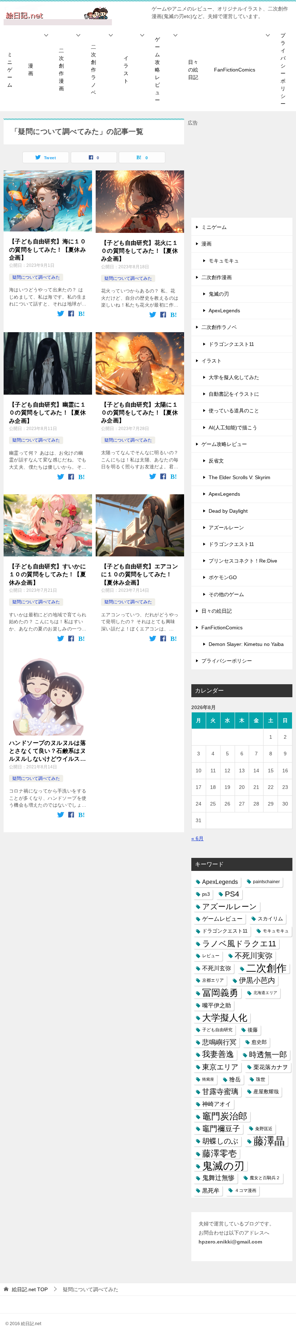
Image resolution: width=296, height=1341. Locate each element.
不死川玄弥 (216, 968)
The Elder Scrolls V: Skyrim (239, 477)
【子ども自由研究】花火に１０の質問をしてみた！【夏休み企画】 (139, 251)
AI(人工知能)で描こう (233, 427)
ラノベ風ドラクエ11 (239, 943)
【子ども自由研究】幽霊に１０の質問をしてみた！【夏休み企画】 (47, 413)
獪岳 (235, 1079)
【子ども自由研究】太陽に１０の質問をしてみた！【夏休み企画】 (139, 413)
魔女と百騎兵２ (265, 1177)
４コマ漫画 (245, 1190)
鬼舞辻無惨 (218, 1177)
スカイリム (270, 918)
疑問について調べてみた (36, 277)
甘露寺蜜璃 (220, 1091)
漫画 (30, 69)
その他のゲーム (226, 594)
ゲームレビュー (222, 919)
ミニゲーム (9, 70)
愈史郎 (259, 1042)
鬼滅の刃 (219, 294)
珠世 (260, 1079)
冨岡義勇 (220, 993)
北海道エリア (265, 992)
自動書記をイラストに (234, 394)
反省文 (216, 461)
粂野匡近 (264, 1128)
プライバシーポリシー (283, 69)
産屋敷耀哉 (266, 1091)
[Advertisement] (242, 172)
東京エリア (220, 1067)
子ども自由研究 (217, 1030)
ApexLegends (224, 310)
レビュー (210, 955)
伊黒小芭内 (257, 980)
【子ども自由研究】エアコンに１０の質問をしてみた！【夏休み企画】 (139, 574)
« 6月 (197, 838)
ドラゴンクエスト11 (231, 344)
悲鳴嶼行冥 (219, 1042)
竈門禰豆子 (221, 1128)
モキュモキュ (224, 261)
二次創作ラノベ (93, 69)
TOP (30, 1289)
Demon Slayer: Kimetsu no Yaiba (246, 644)
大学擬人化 (224, 1017)
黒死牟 (210, 1191)
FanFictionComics (234, 70)
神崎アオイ (216, 1104)
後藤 (253, 1030)
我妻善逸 (218, 1054)
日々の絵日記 (193, 69)
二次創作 (266, 968)
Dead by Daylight (228, 511)
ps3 (206, 894)
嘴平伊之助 (216, 1005)
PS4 (232, 894)
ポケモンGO (223, 577)
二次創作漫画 (61, 69)
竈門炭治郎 (224, 1116)
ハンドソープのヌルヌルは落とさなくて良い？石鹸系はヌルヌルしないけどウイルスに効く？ (47, 751)
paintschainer (266, 882)
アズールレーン (226, 527)
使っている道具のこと (234, 410)
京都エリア (213, 980)
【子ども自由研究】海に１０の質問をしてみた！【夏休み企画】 (47, 249)
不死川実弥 (254, 955)
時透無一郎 (268, 1054)
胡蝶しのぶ (220, 1141)
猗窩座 (208, 1079)
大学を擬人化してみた (234, 377)
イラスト (126, 69)
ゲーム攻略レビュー (157, 69)
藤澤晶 (269, 1141)
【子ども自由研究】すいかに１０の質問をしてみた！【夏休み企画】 (47, 574)
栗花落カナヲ (270, 1067)
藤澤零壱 (219, 1153)
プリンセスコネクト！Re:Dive (243, 561)
